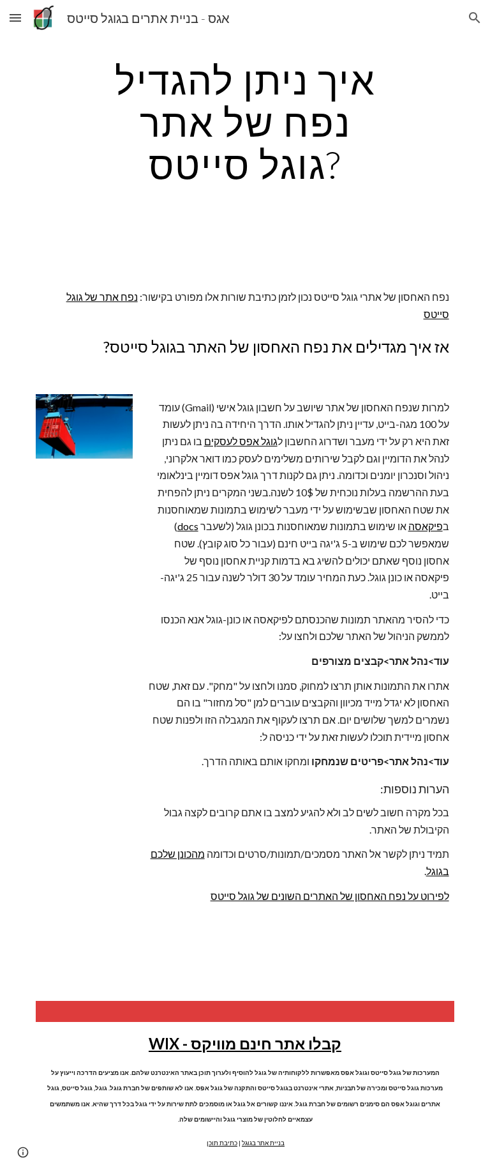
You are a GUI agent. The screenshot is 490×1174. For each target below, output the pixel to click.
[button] (15, 17)
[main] (244, 122)
